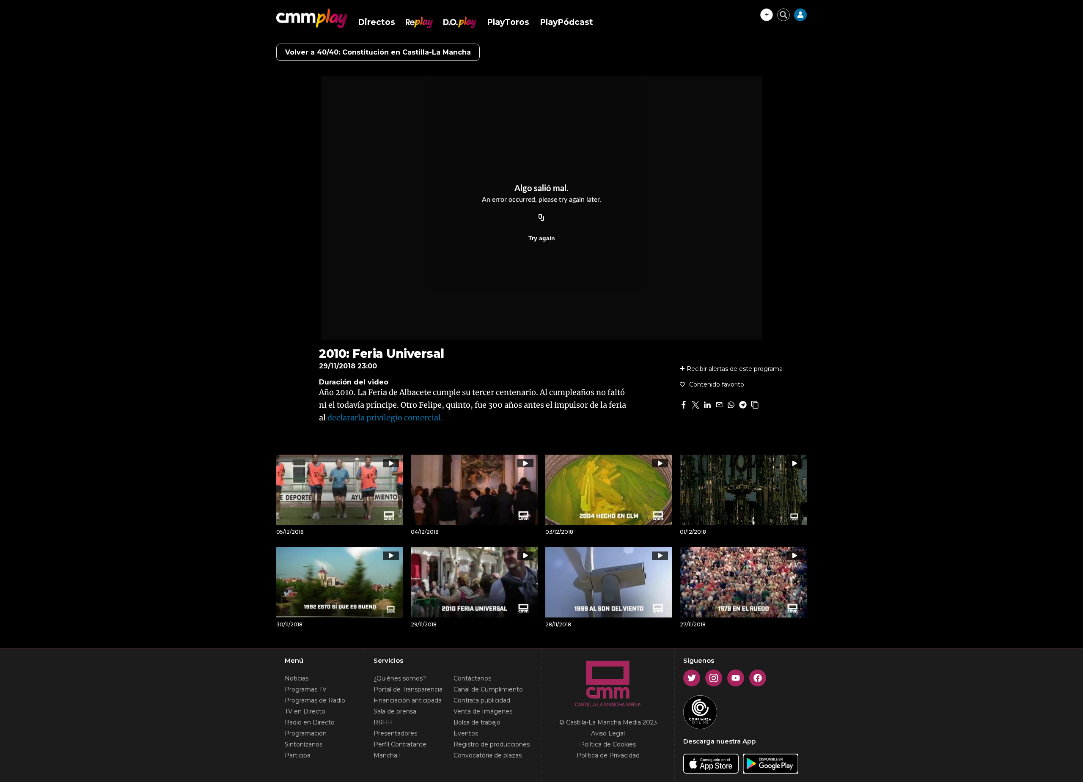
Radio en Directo (310, 722)
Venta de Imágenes (483, 711)
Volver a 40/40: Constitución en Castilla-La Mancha (378, 52)
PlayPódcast (566, 22)
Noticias (296, 678)
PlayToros (508, 22)
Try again (541, 238)
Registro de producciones (492, 744)
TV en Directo (305, 711)
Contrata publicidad (482, 700)
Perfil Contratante (400, 744)
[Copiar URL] (541, 218)
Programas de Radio (315, 700)
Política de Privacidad (608, 755)
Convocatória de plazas (488, 755)
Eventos (466, 733)
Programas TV (306, 689)
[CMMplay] (311, 18)
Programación (306, 733)
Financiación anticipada (408, 700)
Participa (298, 755)
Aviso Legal (608, 733)
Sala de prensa (395, 711)
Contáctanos (472, 678)
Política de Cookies (608, 744)
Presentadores (395, 733)
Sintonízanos (303, 744)
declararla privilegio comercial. (385, 418)
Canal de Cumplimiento (488, 689)
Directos (376, 22)
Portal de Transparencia (408, 689)
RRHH (383, 722)
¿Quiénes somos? (400, 678)
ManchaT (387, 755)
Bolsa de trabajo (477, 722)
